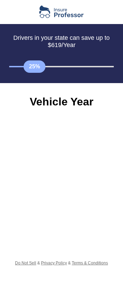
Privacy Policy (54, 263)
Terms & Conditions (90, 263)
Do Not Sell (25, 263)
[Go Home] (61, 12)
